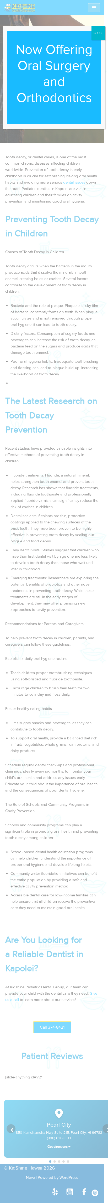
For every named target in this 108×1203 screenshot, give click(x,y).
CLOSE (98, 33)
